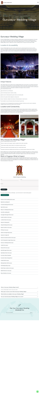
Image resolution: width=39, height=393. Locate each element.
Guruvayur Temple (31, 42)
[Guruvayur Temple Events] (6, 2)
